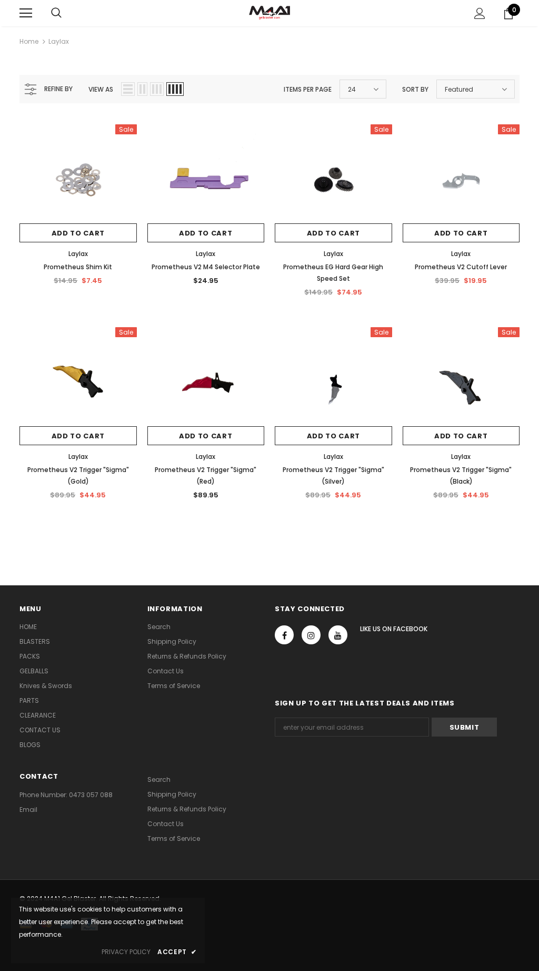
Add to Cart (78, 233)
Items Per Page (308, 89)
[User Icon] (479, 13)
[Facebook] (284, 634)
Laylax (58, 41)
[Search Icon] (56, 13)
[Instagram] (311, 634)
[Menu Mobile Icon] (25, 13)
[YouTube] (337, 634)
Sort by (415, 89)
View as (100, 89)
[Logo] (269, 12)
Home (28, 41)
